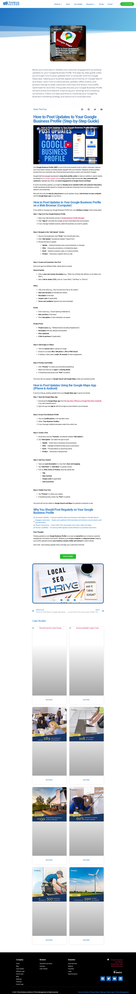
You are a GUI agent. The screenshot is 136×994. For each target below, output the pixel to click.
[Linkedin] (120, 978)
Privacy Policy (94, 992)
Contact (110, 4)
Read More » (49, 700)
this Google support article (51, 178)
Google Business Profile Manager (73, 218)
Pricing (101, 4)
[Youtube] (114, 978)
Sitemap (103, 992)
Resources (89, 4)
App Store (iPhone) (73, 401)
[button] (82, 109)
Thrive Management (122, 992)
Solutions (57, 4)
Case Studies (78, 4)
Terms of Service (83, 992)
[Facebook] (102, 978)
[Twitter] (108, 978)
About (68, 4)
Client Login (110, 992)
